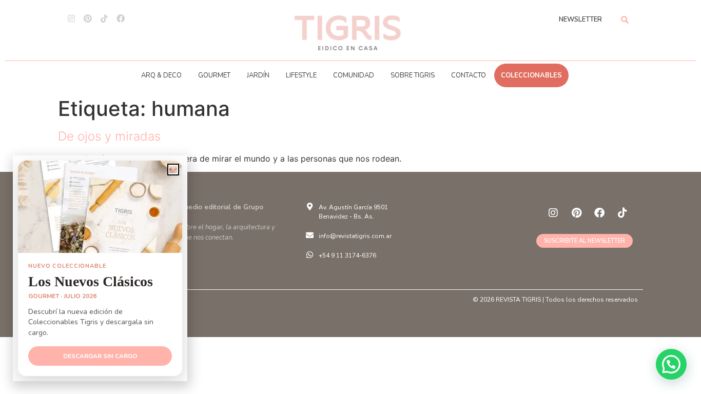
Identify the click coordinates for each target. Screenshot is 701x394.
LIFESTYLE (301, 75)
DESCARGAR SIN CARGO (100, 356)
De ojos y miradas (109, 136)
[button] (671, 364)
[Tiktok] (104, 18)
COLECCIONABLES (531, 75)
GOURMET (214, 75)
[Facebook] (120, 18)
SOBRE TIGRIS (413, 75)
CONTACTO (468, 75)
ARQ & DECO (161, 75)
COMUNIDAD (353, 75)
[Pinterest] (88, 18)
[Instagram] (71, 18)
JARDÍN (258, 75)
